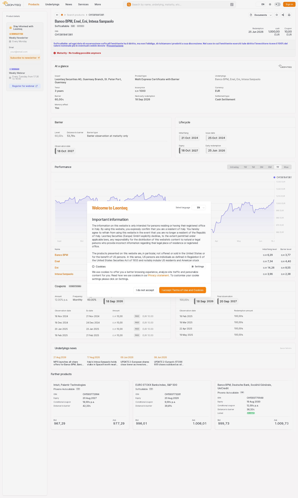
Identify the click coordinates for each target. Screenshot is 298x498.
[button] (198, 266)
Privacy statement (158, 275)
